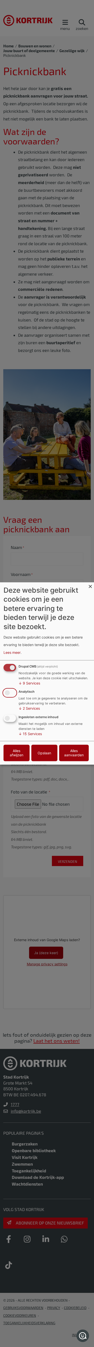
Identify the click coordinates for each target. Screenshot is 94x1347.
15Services (30, 734)
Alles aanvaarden (74, 753)
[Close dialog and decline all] (90, 585)
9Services (29, 683)
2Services (29, 708)
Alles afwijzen (16, 753)
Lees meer (12, 652)
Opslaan (44, 753)
